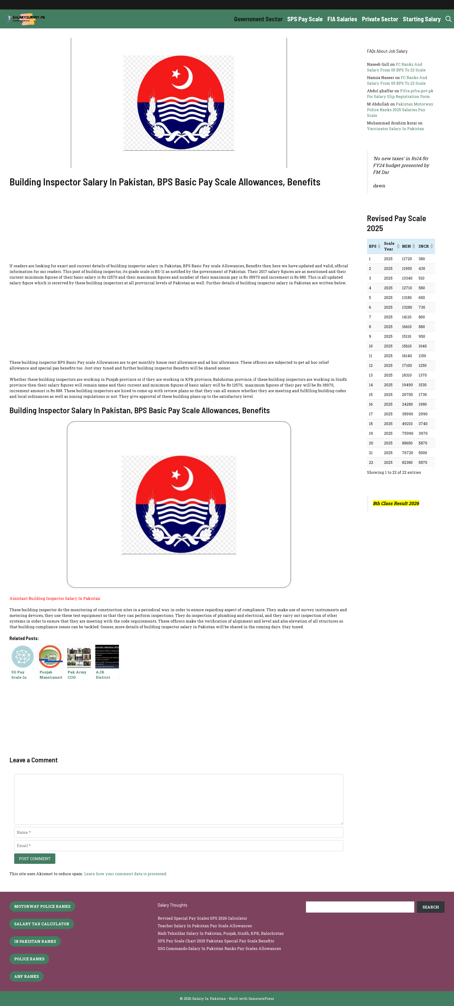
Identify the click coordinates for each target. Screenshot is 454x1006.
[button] (448, 18)
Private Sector (380, 18)
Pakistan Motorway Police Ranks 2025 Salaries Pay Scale (400, 109)
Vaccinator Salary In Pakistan (395, 128)
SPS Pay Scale (305, 18)
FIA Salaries (342, 18)
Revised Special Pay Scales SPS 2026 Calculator (202, 918)
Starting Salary (422, 18)
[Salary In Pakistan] (24, 18)
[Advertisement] (179, 228)
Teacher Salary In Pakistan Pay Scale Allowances (205, 925)
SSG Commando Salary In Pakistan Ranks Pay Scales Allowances (219, 948)
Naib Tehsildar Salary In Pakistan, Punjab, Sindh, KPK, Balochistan (221, 933)
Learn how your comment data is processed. (125, 873)
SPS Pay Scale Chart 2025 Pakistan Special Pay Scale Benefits (216, 940)
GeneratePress (261, 998)
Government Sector (258, 18)
